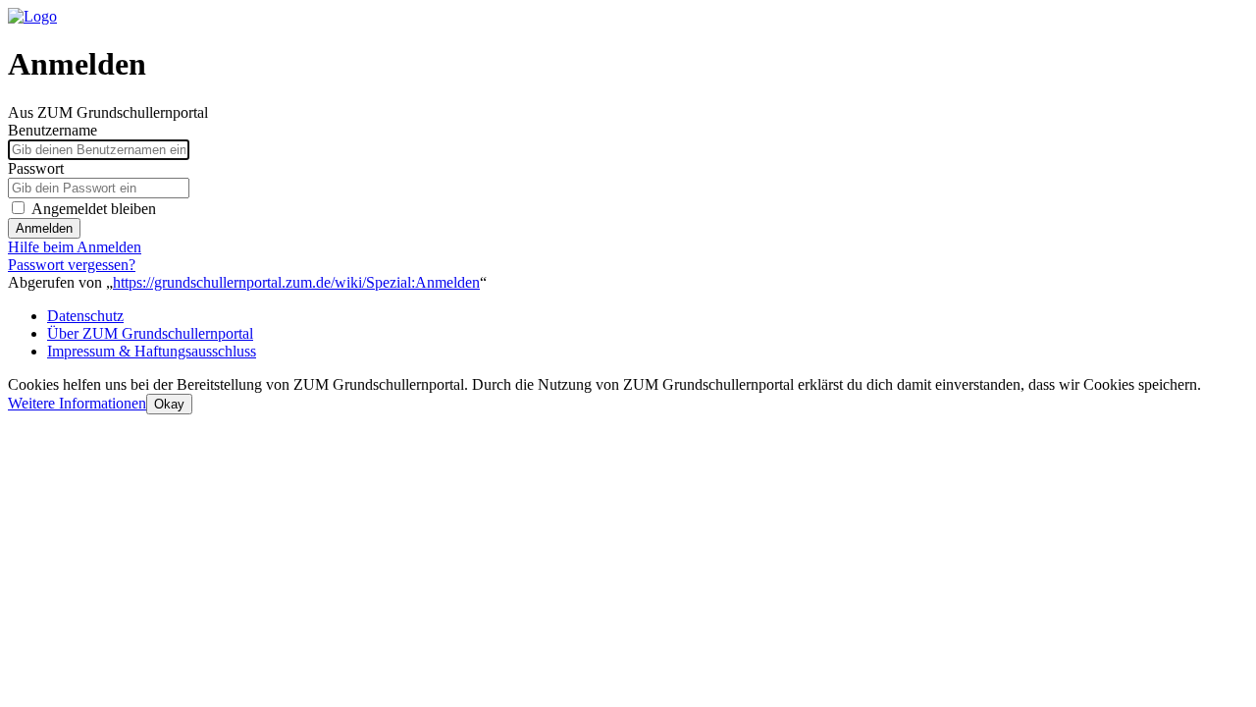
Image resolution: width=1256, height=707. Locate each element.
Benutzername (52, 130)
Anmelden (44, 228)
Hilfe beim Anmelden (74, 247)
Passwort (36, 168)
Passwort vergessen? (71, 264)
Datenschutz (85, 315)
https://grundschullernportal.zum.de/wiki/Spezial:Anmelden (296, 282)
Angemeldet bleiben (93, 208)
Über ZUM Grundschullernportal (150, 333)
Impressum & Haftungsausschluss (151, 351)
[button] (77, 403)
